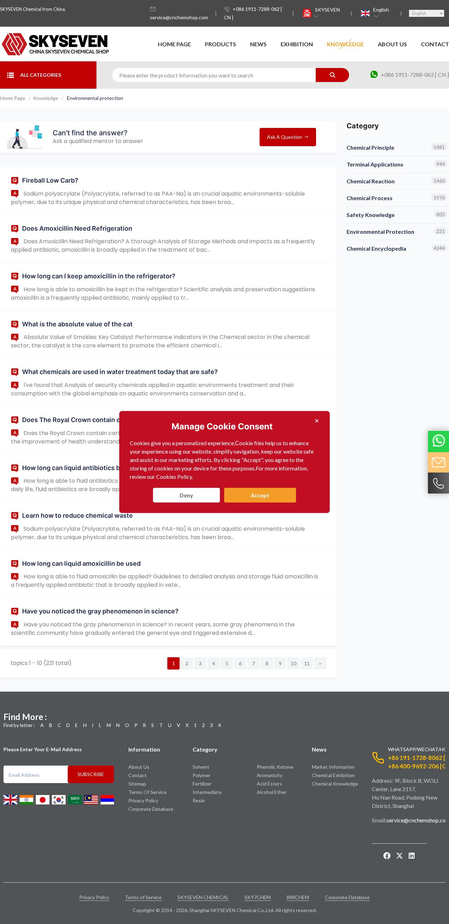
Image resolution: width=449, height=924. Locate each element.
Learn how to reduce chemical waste (77, 515)
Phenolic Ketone (275, 767)
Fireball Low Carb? (50, 180)
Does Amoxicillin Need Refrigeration (77, 228)
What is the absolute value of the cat (77, 324)
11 (307, 663)
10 (293, 663)
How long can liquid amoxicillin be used (81, 563)
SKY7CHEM (257, 897)
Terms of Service (147, 792)
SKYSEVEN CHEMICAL (203, 897)
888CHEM (298, 897)
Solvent (201, 767)
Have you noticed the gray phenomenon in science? (100, 611)
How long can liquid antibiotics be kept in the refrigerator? (110, 467)
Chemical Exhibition (333, 775)
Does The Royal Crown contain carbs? (79, 419)
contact (435, 44)
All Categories (40, 75)
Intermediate (207, 792)
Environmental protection (380, 231)
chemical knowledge (335, 784)
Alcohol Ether (272, 792)
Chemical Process (370, 198)
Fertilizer (202, 784)
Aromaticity (269, 775)
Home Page (174, 44)
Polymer (201, 775)
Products (220, 44)
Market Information (333, 767)
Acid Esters (269, 784)
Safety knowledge (371, 214)
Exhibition (297, 44)
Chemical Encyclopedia (376, 248)
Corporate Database (150, 809)
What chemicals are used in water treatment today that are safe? (120, 371)
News (258, 44)
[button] (328, 13)
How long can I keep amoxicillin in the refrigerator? (98, 276)
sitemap (137, 784)
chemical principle (370, 147)
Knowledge (345, 44)
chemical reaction (371, 181)
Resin (199, 800)
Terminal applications (375, 164)
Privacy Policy (143, 800)
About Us (392, 44)
